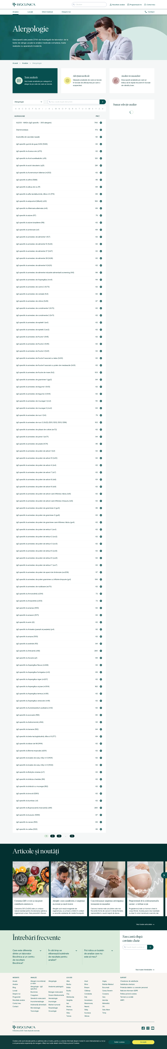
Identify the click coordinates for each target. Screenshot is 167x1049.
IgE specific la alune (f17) (26, 215)
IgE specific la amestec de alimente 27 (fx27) (34, 251)
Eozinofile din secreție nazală (28, 137)
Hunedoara (88, 1000)
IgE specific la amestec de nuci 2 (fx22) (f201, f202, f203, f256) (41, 422)
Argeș (104, 981)
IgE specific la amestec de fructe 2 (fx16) (32, 344)
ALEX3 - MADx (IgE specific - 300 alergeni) (33, 123)
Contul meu (17, 1003)
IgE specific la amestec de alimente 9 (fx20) (34, 265)
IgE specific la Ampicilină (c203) (29, 601)
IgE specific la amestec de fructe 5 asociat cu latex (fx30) (39, 358)
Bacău (68, 984)
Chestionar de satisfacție (129, 981)
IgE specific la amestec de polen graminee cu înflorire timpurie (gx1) (43, 579)
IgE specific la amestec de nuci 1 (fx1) (31, 415)
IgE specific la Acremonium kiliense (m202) (33, 173)
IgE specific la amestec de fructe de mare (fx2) (35, 372)
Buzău (68, 991)
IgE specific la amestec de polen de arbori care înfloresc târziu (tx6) (43, 494)
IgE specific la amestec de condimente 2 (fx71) (35, 315)
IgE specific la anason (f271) (27, 615)
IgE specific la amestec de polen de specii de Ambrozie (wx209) (42, 572)
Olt (103, 1006)
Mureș (68, 1006)
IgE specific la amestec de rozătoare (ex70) (34, 587)
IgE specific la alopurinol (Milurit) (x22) (31, 201)
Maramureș (88, 1003)
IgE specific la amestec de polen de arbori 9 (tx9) (36, 487)
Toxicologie (35, 1011)
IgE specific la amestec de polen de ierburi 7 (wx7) (36, 565)
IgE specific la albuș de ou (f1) (28, 187)
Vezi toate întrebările (144, 970)
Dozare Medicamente (56, 995)
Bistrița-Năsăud (107, 984)
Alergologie (53, 981)
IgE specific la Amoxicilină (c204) (29, 594)
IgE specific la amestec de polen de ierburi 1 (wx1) (36, 529)
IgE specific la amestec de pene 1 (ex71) (32, 437)
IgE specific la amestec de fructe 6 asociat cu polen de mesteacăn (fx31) (45, 365)
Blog (14, 987)
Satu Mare (106, 1010)
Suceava (87, 1013)
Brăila (68, 987)
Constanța (88, 994)
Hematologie (53, 998)
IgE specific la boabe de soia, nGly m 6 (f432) (34, 765)
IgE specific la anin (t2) (25, 622)
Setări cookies (119, 1042)
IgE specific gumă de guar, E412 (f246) (32, 144)
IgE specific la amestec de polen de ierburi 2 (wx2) (36, 537)
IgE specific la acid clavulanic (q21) (30, 165)
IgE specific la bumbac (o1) (27, 801)
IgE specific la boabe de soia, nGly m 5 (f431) (34, 758)
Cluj (67, 994)
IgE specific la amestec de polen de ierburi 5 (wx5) (36, 551)
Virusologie (52, 1011)
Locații (15, 991)
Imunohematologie (37, 1001)
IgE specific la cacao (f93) (26, 822)
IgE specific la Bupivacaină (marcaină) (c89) (34, 808)
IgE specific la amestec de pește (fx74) (32, 444)
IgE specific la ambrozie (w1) (27, 230)
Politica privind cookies (128, 994)
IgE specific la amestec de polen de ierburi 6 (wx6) (36, 558)
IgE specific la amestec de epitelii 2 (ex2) (32, 330)
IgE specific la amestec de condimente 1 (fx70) (35, 308)
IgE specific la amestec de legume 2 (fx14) (33, 394)
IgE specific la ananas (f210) (27, 608)
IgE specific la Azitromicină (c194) (29, 722)
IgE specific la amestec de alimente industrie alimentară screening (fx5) (45, 273)
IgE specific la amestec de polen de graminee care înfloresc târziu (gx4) (45, 522)
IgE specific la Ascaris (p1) (26, 658)
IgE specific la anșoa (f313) (27, 637)
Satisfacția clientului (127, 984)
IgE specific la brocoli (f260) (27, 794)
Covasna (105, 994)
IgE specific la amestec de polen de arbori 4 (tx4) (36, 465)
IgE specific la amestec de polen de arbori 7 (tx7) (36, 472)
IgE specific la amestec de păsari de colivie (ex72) (36, 430)
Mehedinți (105, 1003)
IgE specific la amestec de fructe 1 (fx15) (32, 337)
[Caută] (103, 101)
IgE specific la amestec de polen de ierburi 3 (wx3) (36, 544)
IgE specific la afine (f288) (26, 180)
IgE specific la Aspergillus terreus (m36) (32, 694)
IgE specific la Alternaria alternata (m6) (32, 208)
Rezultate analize (19, 1000)
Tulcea (68, 1016)
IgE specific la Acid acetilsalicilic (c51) (31, 158)
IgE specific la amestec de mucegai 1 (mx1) (33, 401)
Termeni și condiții (126, 997)
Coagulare (34, 995)
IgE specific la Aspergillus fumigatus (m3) (33, 672)
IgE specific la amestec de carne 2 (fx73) (33, 287)
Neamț (86, 1006)
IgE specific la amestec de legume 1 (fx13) (33, 387)
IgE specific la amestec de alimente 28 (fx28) (34, 258)
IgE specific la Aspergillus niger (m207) (32, 679)
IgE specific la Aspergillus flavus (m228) (32, 665)
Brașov (86, 987)
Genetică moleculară (38, 998)
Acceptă (143, 1042)
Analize (25, 63)
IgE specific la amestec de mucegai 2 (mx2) (34, 408)
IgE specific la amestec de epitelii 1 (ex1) (32, 322)
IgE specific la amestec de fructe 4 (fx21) (32, 351)
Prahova (69, 1010)
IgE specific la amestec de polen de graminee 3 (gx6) (38, 515)
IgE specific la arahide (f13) (27, 644)
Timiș (104, 1013)
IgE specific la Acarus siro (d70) (29, 151)
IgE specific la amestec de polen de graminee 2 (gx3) (38, 508)
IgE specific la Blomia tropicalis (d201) (31, 751)
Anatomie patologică (56, 986)
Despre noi (16, 994)
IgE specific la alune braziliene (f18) (30, 223)
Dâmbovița (70, 997)
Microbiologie (35, 1008)
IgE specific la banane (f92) (27, 729)
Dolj (85, 997)
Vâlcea (86, 1016)
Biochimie (34, 992)
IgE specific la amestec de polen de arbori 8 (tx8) (36, 480)
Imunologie (52, 1001)
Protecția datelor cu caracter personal (134, 987)
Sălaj (86, 1010)
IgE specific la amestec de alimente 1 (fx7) (33, 237)
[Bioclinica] (24, 4)
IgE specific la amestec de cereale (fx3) (32, 294)
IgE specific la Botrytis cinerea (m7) (30, 772)
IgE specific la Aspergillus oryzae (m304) (32, 686)
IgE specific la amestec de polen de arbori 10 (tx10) (36, 458)
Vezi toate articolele (144, 924)
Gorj (103, 997)
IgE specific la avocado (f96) (28, 715)
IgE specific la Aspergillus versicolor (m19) (33, 701)
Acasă (15, 63)
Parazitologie (53, 1008)
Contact (151, 12)
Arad (86, 981)
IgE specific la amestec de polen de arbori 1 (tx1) (35, 451)
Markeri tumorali (54, 1005)
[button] (101, 122)
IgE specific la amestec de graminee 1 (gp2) (34, 380)
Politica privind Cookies (71, 1043)
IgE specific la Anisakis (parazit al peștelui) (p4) (35, 629)
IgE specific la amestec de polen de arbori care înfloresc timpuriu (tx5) (44, 501)
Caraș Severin (107, 991)
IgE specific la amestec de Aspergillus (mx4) (34, 280)
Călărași (87, 991)
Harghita (69, 1000)
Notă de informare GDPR (129, 991)
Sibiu (68, 1013)
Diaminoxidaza (22, 130)
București (105, 987)
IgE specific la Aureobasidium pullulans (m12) (34, 708)
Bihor (86, 984)
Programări (17, 997)
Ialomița (105, 1000)
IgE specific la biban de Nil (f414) (29, 744)
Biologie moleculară (56, 992)
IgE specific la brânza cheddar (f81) (30, 779)
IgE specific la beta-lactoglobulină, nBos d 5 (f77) (36, 736)
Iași (67, 1003)
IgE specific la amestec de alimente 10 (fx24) (34, 244)
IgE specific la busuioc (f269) (28, 815)
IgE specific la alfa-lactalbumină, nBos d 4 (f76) (35, 194)
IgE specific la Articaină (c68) (28, 651)
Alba (68, 981)
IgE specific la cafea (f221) (26, 829)
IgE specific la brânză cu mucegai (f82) (32, 786)
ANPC (122, 1000)
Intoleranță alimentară (38, 1005)
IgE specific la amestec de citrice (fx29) (32, 301)
